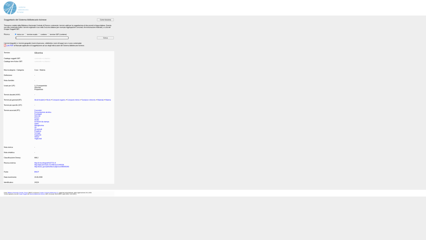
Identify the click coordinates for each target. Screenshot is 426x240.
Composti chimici (73, 100)
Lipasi (36, 123)
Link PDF (10, 45)
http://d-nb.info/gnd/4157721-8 (45, 163)
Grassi (36, 118)
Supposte (37, 135)
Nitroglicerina (39, 125)
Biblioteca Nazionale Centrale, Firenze (18, 192)
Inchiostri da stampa (41, 122)
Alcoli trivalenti (39, 100)
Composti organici (58, 100)
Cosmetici (38, 110)
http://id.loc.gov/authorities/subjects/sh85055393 (51, 167)
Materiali (100, 100)
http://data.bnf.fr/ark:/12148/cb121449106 (49, 165)
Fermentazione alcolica (42, 112)
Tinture (36, 137)
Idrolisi (36, 120)
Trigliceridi (38, 139)
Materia (108, 100)
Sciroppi (37, 133)
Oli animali (38, 129)
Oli (35, 127)
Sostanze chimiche (89, 100)
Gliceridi (37, 116)
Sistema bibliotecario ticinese (37, 194)
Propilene (37, 131)
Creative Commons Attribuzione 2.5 (48, 192)
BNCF (36, 172)
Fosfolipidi (38, 114)
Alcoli (48, 100)
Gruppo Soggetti (23, 194)
